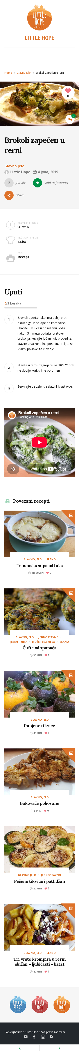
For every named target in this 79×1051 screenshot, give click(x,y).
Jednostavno (49, 637)
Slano (51, 559)
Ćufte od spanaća (39, 647)
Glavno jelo (24, 73)
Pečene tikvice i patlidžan (39, 881)
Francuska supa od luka (39, 565)
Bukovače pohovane (39, 803)
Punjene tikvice (39, 725)
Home (8, 73)
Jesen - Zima (18, 642)
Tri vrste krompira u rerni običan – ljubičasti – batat (39, 961)
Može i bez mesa (43, 642)
